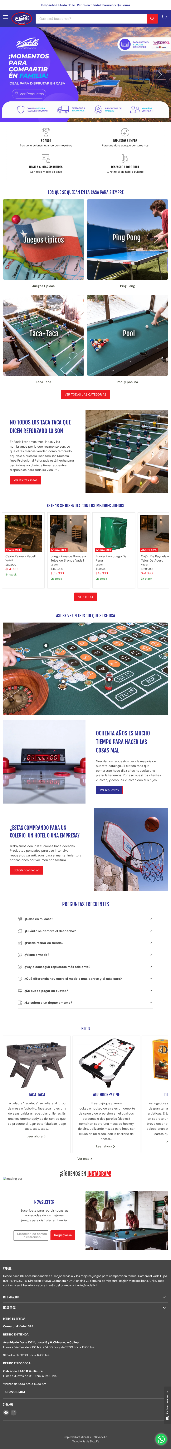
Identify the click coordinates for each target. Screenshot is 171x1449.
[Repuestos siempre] (125, 137)
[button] (11, 75)
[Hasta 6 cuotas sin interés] (45, 164)
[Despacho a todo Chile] (125, 164)
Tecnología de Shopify (85, 1441)
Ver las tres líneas (25, 480)
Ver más (83, 1159)
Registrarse (63, 1235)
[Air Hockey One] (106, 1062)
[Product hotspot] (46, 646)
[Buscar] (152, 19)
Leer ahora (35, 1136)
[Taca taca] (36, 1062)
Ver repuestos (109, 790)
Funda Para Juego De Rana (111, 558)
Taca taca (36, 1094)
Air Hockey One (106, 1094)
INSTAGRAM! (99, 1174)
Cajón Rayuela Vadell (20, 556)
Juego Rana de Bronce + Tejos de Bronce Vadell (68, 558)
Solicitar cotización (26, 870)
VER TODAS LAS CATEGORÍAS (85, 394)
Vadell (9, 560)
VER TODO (85, 597)
